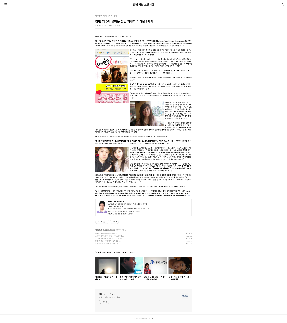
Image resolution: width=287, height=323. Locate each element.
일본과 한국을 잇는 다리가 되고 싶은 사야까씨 (108, 238)
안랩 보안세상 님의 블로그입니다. (110, 297)
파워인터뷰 (99, 230)
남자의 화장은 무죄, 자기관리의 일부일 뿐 (106, 241)
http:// (162, 41)
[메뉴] (6, 4)
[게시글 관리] (106, 222)
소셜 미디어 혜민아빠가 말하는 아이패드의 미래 (108, 236)
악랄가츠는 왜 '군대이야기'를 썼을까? (105, 243)
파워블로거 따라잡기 (109, 230)
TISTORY (144, 319)
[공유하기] (103, 222)
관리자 (151, 319)
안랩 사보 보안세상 (143, 4)
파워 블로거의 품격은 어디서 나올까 (105, 233)
